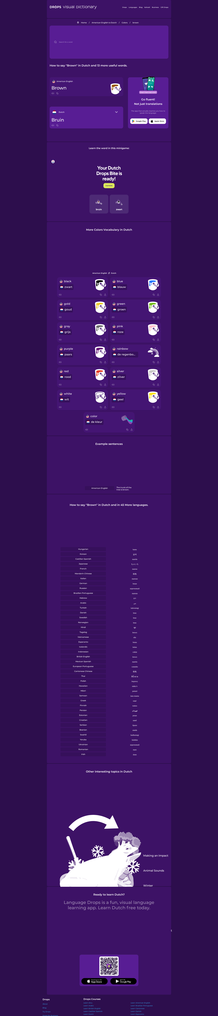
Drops (124, 7)
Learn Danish (136, 1011)
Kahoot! (147, 7)
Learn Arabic (88, 1006)
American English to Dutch (104, 23)
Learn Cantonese (138, 1008)
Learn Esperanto (137, 1014)
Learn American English (140, 1003)
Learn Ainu (87, 1003)
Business (155, 7)
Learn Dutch (88, 1014)
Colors (125, 23)
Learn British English (92, 1008)
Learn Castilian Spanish (93, 1011)
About (45, 1004)
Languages (133, 7)
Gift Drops (164, 7)
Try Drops (47, 1012)
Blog (140, 7)
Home (84, 23)
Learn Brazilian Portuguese (142, 1006)
